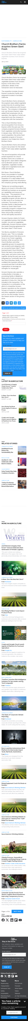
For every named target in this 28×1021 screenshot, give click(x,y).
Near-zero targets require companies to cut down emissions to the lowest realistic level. (14, 585)
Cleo (6, 615)
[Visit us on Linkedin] (11, 920)
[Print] (3, 303)
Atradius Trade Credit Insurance (15, 863)
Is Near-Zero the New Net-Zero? (9, 396)
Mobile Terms (6, 370)
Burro (6, 754)
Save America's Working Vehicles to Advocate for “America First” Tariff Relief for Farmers (13, 818)
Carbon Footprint (7, 446)
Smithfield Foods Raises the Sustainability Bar (7, 450)
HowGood (8, 581)
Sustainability (7, 41)
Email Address (7, 345)
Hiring (3, 544)
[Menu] (24, 2)
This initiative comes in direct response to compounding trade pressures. (14, 825)
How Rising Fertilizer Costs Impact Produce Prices (9, 408)
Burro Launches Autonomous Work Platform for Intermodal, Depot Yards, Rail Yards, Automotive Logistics (13, 750)
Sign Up (7, 373)
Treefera (7, 685)
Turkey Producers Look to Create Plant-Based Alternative (9, 484)
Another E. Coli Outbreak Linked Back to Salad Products (7, 462)
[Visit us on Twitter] (7, 920)
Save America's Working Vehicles (15, 787)
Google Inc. (8, 650)
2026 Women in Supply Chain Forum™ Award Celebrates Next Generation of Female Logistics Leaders (9, 386)
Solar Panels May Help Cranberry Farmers (9, 472)
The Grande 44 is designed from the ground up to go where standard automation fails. (12, 758)
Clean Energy (6, 469)
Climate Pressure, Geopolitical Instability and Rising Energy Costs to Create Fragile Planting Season (14, 859)
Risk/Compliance (7, 677)
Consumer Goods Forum (12, 898)
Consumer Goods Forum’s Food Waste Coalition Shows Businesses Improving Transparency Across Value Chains (13, 894)
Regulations (5, 457)
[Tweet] (15, 303)
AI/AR (3, 642)
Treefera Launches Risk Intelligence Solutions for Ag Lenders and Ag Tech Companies (14, 681)
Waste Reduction (7, 890)
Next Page (17, 911)
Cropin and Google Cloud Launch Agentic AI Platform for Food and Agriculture (9, 419)
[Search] (20, 2)
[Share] (7, 303)
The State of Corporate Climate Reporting (12, 715)
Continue (14, 1017)
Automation (5, 746)
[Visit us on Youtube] (20, 920)
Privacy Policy (18, 370)
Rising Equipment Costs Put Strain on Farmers (14, 784)
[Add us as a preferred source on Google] (19, 303)
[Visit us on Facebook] (3, 920)
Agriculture (17, 41)
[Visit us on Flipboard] (16, 920)
